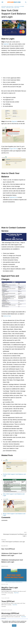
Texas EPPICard (7, 601)
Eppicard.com (13, 197)
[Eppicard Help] (14, 2)
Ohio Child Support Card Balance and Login (13, 494)
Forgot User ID (13, 148)
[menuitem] (14, 467)
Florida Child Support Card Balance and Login (14, 474)
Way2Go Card (4, 584)
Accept (14, 625)
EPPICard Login (9, 7)
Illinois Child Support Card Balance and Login (14, 514)
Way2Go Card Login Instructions (9, 588)
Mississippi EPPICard (10, 613)
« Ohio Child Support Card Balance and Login (13, 541)
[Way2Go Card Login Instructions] (14, 576)
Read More (16, 592)
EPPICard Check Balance (7, 6)
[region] (14, 67)
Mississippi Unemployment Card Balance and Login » (15, 535)
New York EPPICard (8, 549)
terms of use (7, 316)
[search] (26, 2)
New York (16, 7)
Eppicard (6, 44)
